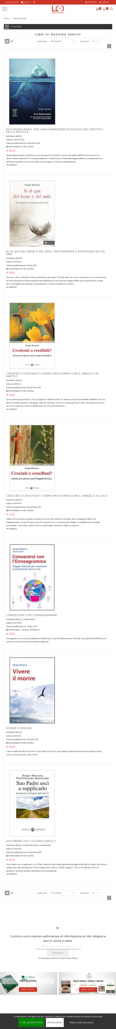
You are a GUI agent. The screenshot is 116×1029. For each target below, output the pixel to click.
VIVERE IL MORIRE (19, 728)
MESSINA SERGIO (14, 136)
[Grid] (11, 41)
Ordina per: (42, 41)
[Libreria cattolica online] (58, 9)
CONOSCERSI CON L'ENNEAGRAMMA (31, 615)
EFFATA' (17, 262)
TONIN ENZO (29, 619)
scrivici (27, 2)
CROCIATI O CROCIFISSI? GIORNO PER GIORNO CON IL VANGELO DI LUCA (56, 495)
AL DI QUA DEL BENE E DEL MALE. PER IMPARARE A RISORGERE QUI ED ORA (55, 253)
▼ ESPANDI (11, 165)
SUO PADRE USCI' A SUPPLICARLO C (31, 841)
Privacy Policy (71, 958)
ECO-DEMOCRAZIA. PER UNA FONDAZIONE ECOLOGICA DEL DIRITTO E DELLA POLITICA (54, 131)
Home (6, 18)
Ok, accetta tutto (32, 1022)
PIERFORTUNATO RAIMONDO (37, 845)
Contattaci (13, 2)
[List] (7, 41)
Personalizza (54, 1022)
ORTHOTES (19, 140)
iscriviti (58, 953)
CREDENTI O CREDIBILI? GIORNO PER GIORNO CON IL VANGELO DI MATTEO (52, 375)
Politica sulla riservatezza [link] (81, 1022)
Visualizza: (84, 41)
